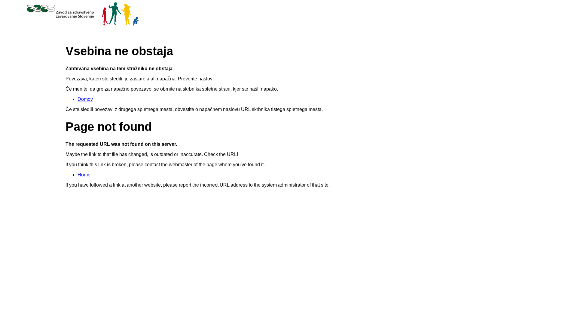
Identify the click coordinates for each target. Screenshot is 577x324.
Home (84, 174)
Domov (85, 99)
